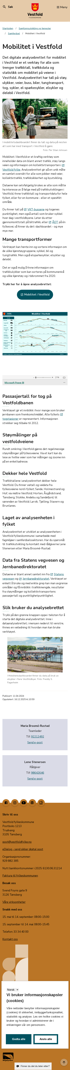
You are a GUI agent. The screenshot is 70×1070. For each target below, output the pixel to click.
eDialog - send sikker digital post (22, 849)
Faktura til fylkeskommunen (20, 876)
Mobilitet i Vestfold (35, 294)
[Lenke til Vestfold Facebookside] (6, 802)
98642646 (37, 773)
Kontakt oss (10, 939)
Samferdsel (14, 33)
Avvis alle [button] (46, 1039)
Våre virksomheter (14, 902)
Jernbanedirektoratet (34, 579)
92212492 (37, 737)
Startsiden (7, 28)
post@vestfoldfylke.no (17, 842)
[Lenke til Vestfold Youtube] (23, 802)
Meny (63, 7)
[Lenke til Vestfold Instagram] (14, 802)
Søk (7, 7)
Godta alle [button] (18, 1039)
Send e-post (35, 742)
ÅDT (53, 222)
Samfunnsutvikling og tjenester (35, 28)
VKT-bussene (34, 209)
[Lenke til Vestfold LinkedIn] (32, 802)
